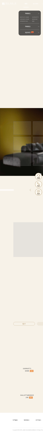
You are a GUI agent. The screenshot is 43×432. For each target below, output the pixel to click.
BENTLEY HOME (24, 17)
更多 (33, 21)
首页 (26, 3)
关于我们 (38, 420)
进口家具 (35, 3)
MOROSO (34, 19)
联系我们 (26, 420)
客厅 (24, 324)
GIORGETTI (35, 17)
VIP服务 (15, 420)
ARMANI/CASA (24, 21)
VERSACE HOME (24, 19)
